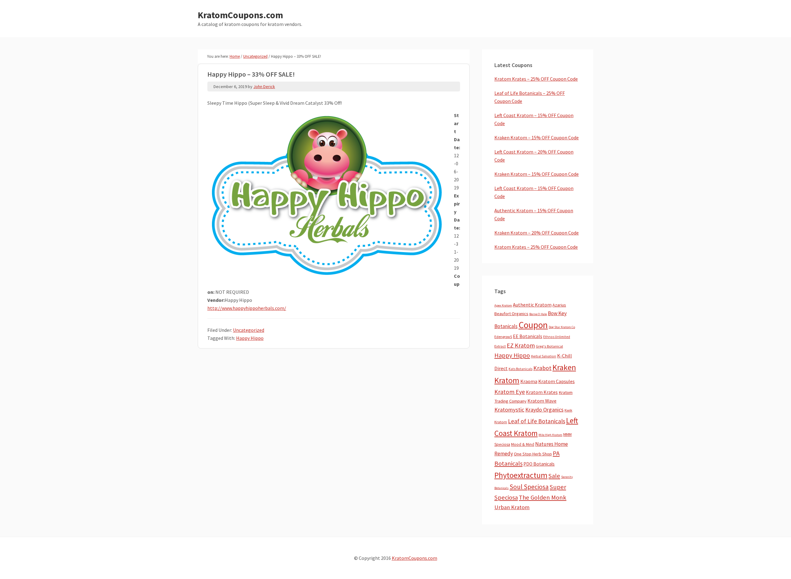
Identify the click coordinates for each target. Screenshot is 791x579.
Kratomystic (509, 409)
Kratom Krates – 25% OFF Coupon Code (536, 79)
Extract (500, 346)
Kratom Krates (542, 392)
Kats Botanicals (520, 369)
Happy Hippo (250, 338)
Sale (554, 476)
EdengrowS (503, 336)
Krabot (542, 368)
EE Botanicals (527, 336)
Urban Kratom (512, 507)
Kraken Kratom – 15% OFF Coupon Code (536, 137)
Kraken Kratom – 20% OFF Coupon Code (536, 233)
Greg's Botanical (549, 346)
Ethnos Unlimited (556, 337)
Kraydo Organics (544, 409)
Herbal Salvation (543, 356)
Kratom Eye (509, 391)
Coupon (533, 325)
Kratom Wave (541, 401)
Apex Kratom (503, 305)
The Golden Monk (542, 497)
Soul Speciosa (529, 487)
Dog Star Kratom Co (562, 327)
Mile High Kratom (550, 435)
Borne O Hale (538, 314)
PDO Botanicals (539, 464)
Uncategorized (248, 330)
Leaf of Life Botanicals (536, 421)
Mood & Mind (522, 444)
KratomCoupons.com (240, 15)
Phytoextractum (521, 475)
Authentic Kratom (532, 305)
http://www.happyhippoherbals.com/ (246, 308)
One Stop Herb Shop (533, 454)
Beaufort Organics (511, 313)
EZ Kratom (521, 345)
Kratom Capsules (556, 381)
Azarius (559, 305)
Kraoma (528, 381)
